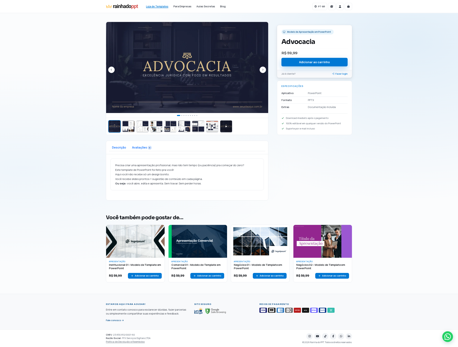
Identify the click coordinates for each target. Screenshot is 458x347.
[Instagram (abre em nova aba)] (309, 336)
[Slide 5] (188, 115)
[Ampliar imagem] (187, 67)
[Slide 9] (196, 115)
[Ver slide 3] (142, 126)
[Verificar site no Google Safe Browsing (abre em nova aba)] (215, 311)
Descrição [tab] (119, 147)
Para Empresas (182, 6)
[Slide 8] (194, 115)
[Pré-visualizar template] (160, 229)
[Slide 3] (183, 115)
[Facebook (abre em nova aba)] (333, 336)
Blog (223, 6)
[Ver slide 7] (198, 126)
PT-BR (321, 6)
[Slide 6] (190, 115)
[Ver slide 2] (128, 126)
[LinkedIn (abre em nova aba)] (349, 336)
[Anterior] (111, 70)
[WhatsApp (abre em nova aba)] (341, 336)
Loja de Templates (157, 6)
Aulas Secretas (205, 6)
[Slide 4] (186, 115)
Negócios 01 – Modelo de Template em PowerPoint (258, 266)
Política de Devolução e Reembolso (125, 341)
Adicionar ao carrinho (314, 62)
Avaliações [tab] (141, 147)
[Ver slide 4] (156, 126)
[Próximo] (263, 70)
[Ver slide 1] (114, 126)
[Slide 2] (181, 115)
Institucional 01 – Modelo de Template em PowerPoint (135, 266)
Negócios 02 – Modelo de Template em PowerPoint (320, 266)
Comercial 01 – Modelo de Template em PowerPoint (195, 266)
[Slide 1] (178, 115)
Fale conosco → (115, 320)
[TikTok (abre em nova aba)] (325, 336)
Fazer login (341, 73)
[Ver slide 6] (184, 126)
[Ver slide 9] (226, 126)
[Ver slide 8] (212, 126)
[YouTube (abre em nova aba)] (317, 336)
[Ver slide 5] (170, 126)
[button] (447, 336)
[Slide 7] (192, 115)
